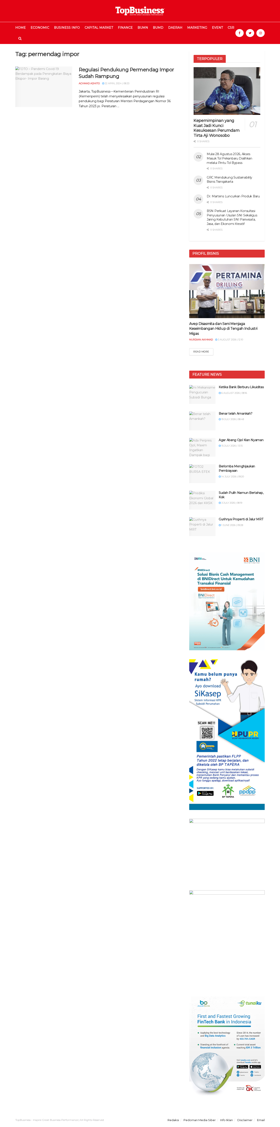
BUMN (143, 28)
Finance (125, 28)
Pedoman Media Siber (200, 1120)
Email (261, 1120)
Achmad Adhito (89, 83)
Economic (40, 28)
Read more (201, 351)
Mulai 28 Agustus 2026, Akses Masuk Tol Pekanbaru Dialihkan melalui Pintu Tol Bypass (229, 158)
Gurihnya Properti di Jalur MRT (241, 519)
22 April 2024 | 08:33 (116, 83)
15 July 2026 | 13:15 (232, 445)
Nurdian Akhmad (201, 339)
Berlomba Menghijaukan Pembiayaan (237, 468)
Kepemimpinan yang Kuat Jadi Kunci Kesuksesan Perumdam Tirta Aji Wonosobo (217, 128)
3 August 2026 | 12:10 (230, 339)
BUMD (158, 28)
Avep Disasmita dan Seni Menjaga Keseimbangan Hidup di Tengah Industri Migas (223, 329)
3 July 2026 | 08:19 (231, 502)
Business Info (67, 28)
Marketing (197, 28)
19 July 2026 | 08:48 (232, 419)
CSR (231, 28)
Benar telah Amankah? (235, 413)
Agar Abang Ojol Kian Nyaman (241, 440)
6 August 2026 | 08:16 (234, 392)
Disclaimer (244, 1120)
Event (217, 28)
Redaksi (173, 1120)
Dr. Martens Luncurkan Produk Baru (233, 196)
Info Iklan (226, 1120)
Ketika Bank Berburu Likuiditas (241, 387)
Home (20, 28)
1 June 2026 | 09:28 (232, 525)
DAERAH (175, 28)
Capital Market (99, 28)
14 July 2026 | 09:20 (232, 476)
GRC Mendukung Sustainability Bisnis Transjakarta (229, 179)
